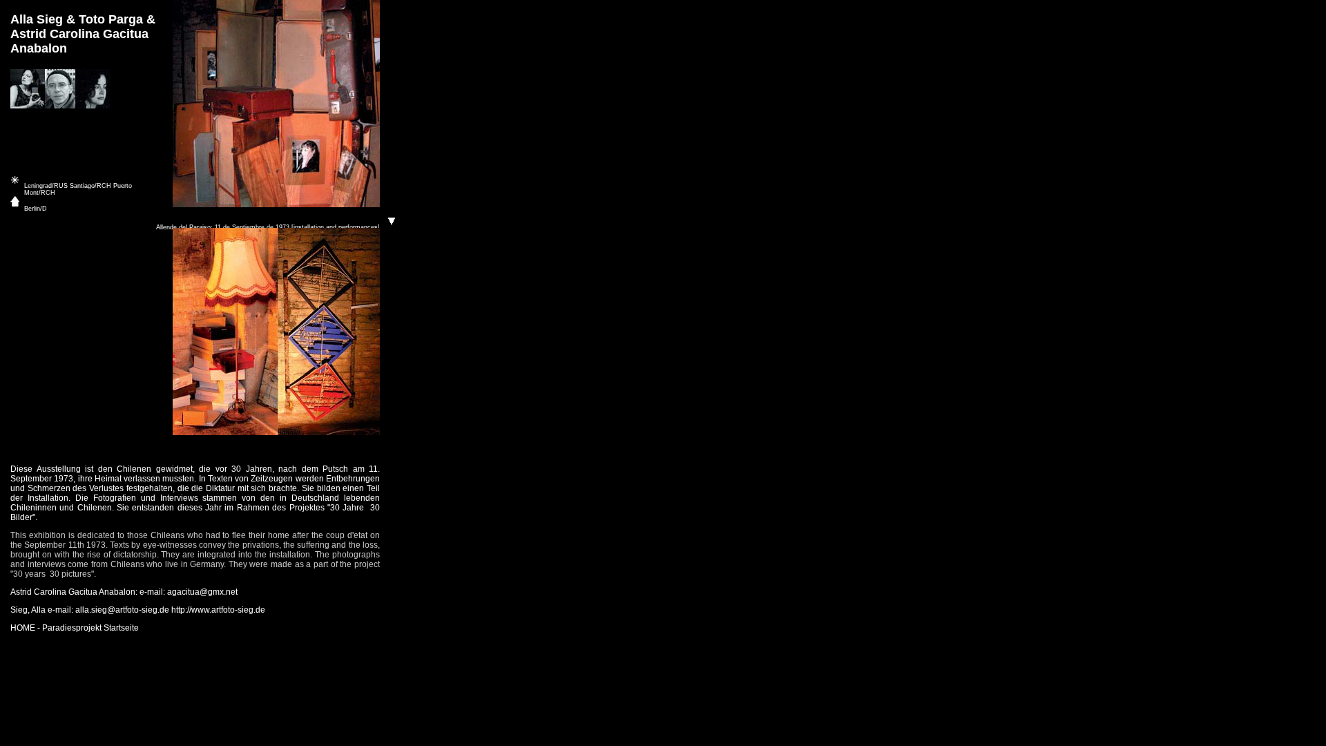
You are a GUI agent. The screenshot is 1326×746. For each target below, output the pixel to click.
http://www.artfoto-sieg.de (218, 610)
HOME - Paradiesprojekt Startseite (74, 628)
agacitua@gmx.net (202, 592)
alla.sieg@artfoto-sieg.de (122, 610)
